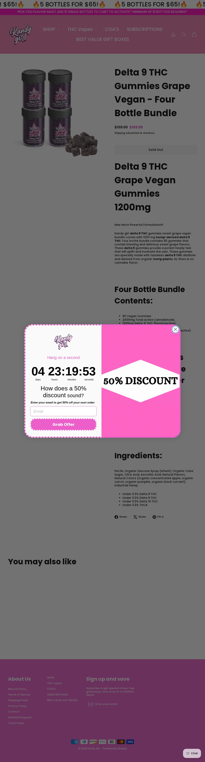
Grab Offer (63, 424)
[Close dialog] (175, 329)
